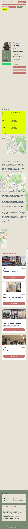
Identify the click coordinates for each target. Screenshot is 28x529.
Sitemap (18, 527)
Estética (19, 6)
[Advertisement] (14, 26)
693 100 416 (20, 66)
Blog (7, 500)
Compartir (7, 64)
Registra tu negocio (19, 498)
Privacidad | (13, 527)
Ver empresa (14, 277)
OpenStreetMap (12, 257)
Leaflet (4, 257)
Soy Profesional (22, 2)
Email (20, 69)
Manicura (5, 9)
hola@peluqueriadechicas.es (11, 518)
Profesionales (18, 496)
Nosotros (8, 498)
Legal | (9, 527)
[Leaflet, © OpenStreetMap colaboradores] (14, 149)
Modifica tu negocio (19, 500)
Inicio (7, 496)
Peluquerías (12, 6)
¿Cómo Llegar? (20, 72)
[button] (15, 264)
